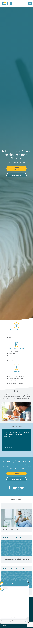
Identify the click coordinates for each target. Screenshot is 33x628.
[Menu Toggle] (30, 3)
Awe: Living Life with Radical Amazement (16, 559)
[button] (2, 488)
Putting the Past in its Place (11, 529)
